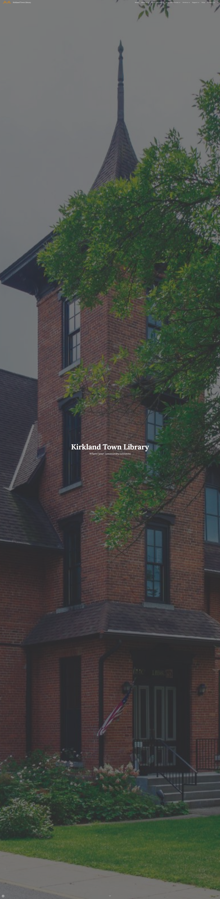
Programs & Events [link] (172, 2)
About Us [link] (144, 2)
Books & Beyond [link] (156, 2)
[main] (110, 449)
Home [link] (137, 2)
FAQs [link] (203, 2)
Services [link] (185, 2)
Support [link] (195, 2)
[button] (218, 2)
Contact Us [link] (211, 2)
